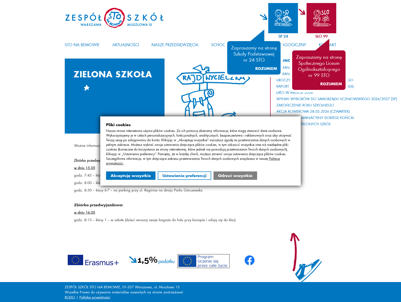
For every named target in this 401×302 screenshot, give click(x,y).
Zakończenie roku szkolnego (305, 105)
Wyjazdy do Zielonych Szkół (303, 123)
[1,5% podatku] (152, 259)
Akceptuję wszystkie (131, 175)
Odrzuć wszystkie (235, 175)
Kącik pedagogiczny (284, 44)
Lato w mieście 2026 (294, 92)
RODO (70, 297)
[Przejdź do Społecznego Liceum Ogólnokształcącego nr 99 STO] (317, 18)
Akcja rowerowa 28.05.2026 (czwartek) (313, 111)
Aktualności (125, 44)
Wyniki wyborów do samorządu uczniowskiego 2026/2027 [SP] (336, 98)
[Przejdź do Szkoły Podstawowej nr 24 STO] (279, 18)
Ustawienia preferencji (184, 175)
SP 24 (283, 36)
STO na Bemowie (82, 44)
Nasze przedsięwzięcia (175, 44)
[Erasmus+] (93, 259)
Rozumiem (266, 68)
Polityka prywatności (94, 297)
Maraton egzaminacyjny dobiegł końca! (315, 117)
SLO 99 (321, 36)
